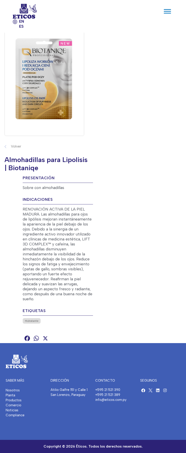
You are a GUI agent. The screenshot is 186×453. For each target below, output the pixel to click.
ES (21, 26)
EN (21, 21)
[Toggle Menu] (167, 11)
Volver (16, 146)
